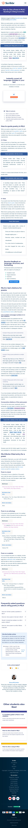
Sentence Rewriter (14, 789)
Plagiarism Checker (14, 777)
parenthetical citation (8, 311)
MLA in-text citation (6, 502)
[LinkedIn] (17, 798)
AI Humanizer (14, 781)
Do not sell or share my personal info (14, 820)
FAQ (14, 768)
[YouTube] (10, 798)
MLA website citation (13, 469)
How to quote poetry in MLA (12, 113)
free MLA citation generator (12, 70)
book (14, 68)
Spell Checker (14, 783)
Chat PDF (14, 793)
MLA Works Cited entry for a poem (13, 117)
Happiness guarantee (14, 822)
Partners (14, 766)
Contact (14, 795)
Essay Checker (14, 785)
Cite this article (23, 650)
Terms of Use (14, 825)
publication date (11, 559)
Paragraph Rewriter (14, 787)
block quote (11, 203)
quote (13, 133)
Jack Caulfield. (13, 19)
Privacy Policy (14, 817)
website (20, 68)
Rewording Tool (14, 791)
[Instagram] (13, 798)
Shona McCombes (19, 18)
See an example (14, 281)
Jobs (14, 764)
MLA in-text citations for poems (13, 115)
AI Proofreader (14, 779)
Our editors (14, 762)
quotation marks (18, 131)
